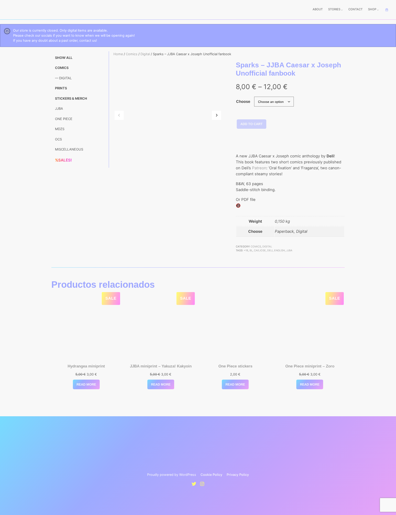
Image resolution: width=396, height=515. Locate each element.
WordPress (187, 475)
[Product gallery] (167, 115)
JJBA (289, 250)
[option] (156, 187)
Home (118, 54)
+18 (246, 250)
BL (251, 250)
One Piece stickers (235, 366)
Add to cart (251, 124)
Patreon (259, 168)
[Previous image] (119, 115)
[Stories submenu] (342, 10)
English (279, 250)
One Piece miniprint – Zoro (309, 366)
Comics (132, 54)
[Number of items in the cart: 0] (386, 10)
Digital (145, 54)
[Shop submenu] (378, 10)
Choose (243, 101)
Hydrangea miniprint (86, 366)
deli (270, 250)
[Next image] (216, 115)
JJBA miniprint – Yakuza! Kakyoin (161, 366)
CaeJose (260, 250)
